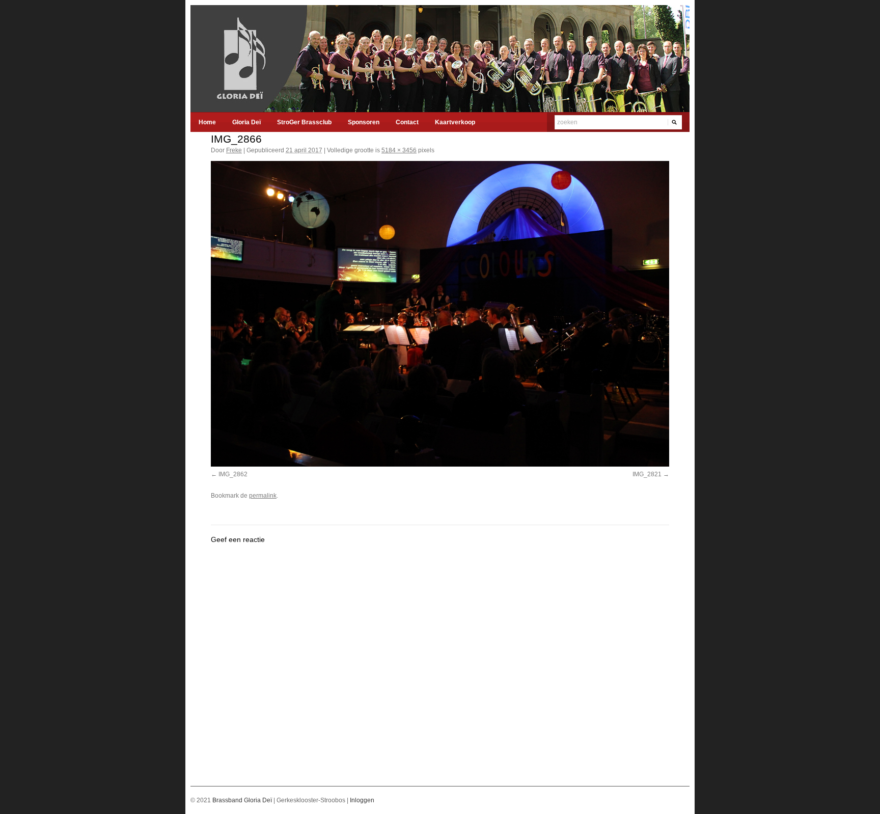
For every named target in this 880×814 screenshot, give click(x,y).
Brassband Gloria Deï (242, 800)
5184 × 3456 (399, 150)
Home (207, 122)
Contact (407, 122)
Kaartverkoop (455, 122)
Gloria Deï (246, 122)
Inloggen (362, 800)
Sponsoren (363, 122)
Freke (234, 150)
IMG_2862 (233, 474)
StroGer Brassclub (304, 122)
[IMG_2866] (440, 314)
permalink (263, 495)
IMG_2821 (647, 474)
